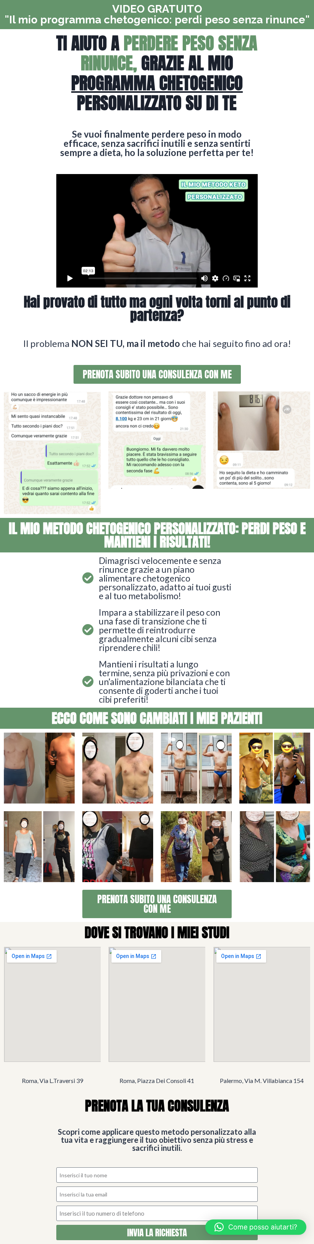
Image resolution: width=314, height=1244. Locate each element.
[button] (255, 1227)
